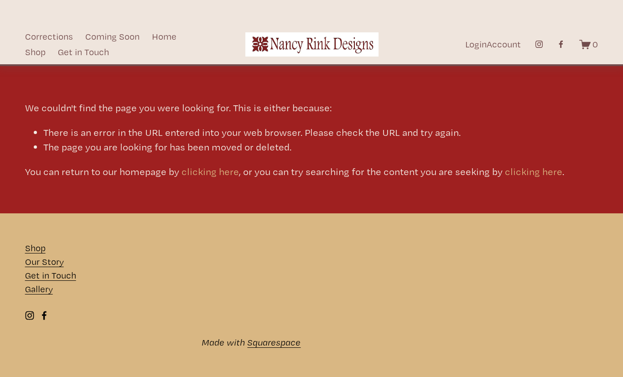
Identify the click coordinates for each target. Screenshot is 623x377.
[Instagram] (539, 44)
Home (164, 36)
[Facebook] (561, 44)
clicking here (210, 171)
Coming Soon (112, 36)
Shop (35, 51)
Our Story (44, 261)
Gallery (39, 289)
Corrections (49, 36)
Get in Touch (83, 51)
